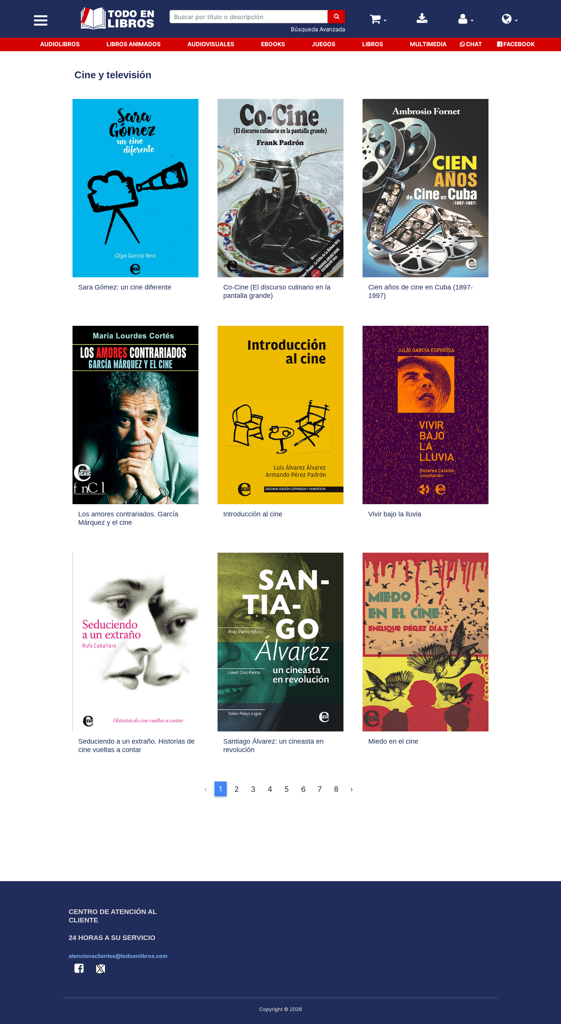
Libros (372, 44)
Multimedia (428, 44)
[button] (510, 20)
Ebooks (273, 44)
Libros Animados (133, 44)
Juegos (323, 44)
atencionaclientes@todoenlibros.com (118, 956)
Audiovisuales (210, 44)
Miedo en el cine (393, 741)
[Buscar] (336, 16)
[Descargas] (422, 20)
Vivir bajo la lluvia (394, 514)
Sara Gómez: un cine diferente (124, 287)
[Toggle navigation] (40, 20)
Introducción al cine (252, 514)
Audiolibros (60, 44)
